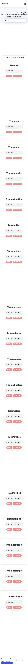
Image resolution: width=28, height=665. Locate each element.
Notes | (21, 660)
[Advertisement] (14, 38)
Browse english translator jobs (7, 658)
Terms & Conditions (5, 660)
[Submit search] (24, 20)
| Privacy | (11, 660)
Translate (17, 76)
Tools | (18, 660)
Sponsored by (7, 662)
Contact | (15, 660)
